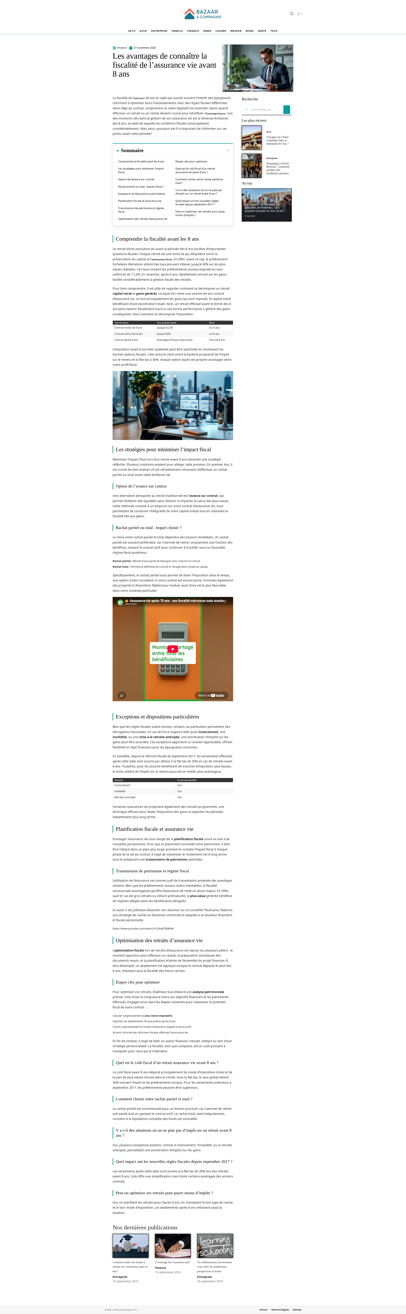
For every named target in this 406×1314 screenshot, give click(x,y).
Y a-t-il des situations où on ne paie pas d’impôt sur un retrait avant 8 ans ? (198, 191)
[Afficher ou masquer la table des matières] (186, 150)
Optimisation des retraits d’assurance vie (142, 219)
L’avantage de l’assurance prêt (172, 1262)
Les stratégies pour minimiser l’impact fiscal (141, 170)
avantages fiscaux (216, 113)
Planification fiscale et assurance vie (139, 201)
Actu (268, 131)
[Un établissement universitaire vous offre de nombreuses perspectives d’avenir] (215, 1246)
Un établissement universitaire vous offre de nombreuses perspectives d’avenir (214, 1267)
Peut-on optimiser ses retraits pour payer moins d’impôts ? (200, 213)
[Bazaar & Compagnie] (203, 13)
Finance (160, 1267)
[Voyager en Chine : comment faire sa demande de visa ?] (252, 138)
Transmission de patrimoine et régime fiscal (141, 209)
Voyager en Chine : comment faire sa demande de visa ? (278, 140)
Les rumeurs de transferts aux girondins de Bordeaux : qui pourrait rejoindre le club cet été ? (265, 208)
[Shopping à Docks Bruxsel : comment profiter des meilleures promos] (252, 166)
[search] (291, 13)
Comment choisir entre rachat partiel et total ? (199, 181)
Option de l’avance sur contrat (136, 179)
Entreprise (120, 1276)
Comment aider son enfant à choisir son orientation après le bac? (130, 1267)
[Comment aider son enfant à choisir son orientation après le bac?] (130, 1246)
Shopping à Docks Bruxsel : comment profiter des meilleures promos (277, 168)
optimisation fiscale (162, 259)
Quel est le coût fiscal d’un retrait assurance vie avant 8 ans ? (195, 170)
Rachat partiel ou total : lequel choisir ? (141, 186)
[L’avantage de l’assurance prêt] (173, 1246)
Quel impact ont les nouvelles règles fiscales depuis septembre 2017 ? (197, 202)
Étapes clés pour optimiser (191, 161)
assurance (139, 98)
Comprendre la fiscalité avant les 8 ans (141, 161)
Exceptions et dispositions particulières (141, 193)
